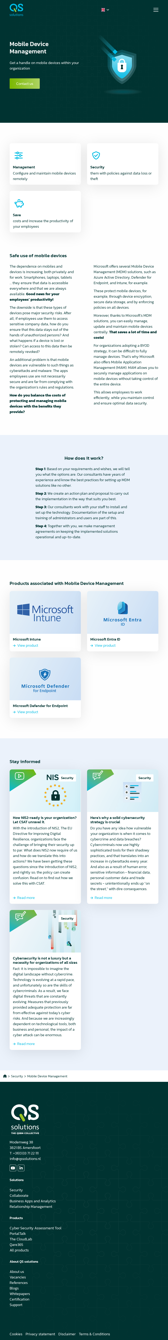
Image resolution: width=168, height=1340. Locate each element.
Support (16, 1304)
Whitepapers (20, 1293)
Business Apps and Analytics (33, 1201)
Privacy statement (40, 1334)
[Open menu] (154, 10)
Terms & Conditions (94, 1334)
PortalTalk (18, 1233)
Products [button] (16, 1217)
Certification (19, 1299)
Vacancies (18, 1277)
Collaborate (19, 1195)
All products (19, 1250)
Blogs (14, 1288)
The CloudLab (21, 1239)
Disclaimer (67, 1334)
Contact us (24, 83)
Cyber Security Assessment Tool (35, 1228)
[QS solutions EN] (30, 10)
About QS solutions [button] (24, 1261)
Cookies (16, 1334)
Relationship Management (31, 1206)
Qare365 (16, 1244)
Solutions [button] (17, 1179)
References (19, 1282)
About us (17, 1271)
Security (16, 1190)
